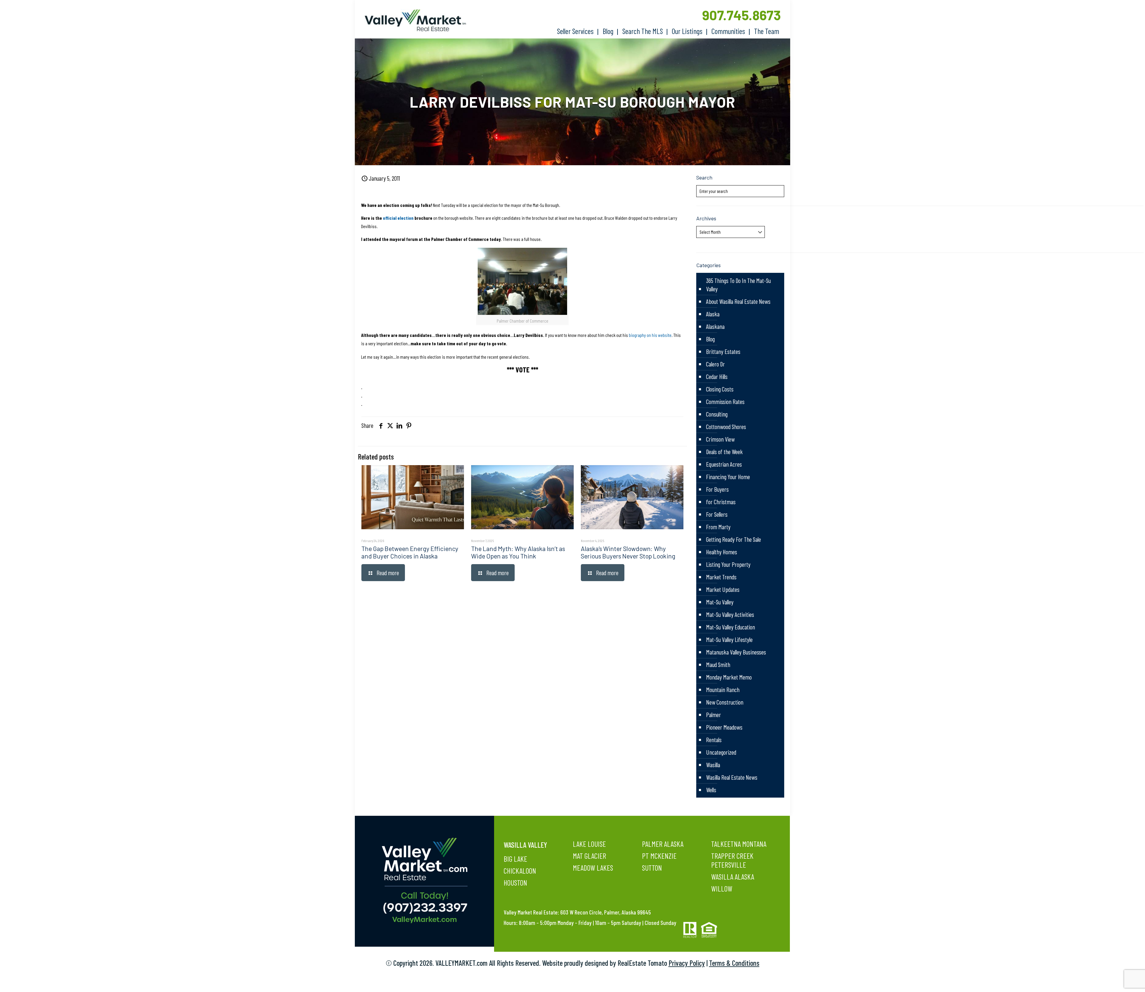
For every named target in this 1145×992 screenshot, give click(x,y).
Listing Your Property (728, 564)
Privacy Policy (687, 962)
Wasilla (713, 764)
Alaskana (715, 326)
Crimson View (720, 439)
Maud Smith (718, 664)
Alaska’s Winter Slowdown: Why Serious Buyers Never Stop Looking (628, 552)
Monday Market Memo (729, 677)
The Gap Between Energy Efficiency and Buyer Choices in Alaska (409, 552)
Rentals (714, 739)
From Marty (718, 526)
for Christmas (721, 501)
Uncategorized (721, 752)
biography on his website (650, 335)
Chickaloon (520, 870)
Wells (711, 789)
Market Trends (721, 577)
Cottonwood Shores (726, 426)
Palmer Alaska (662, 843)
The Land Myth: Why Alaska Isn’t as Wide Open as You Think (518, 552)
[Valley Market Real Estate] (412, 20)
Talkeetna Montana (738, 843)
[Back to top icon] (1116, 980)
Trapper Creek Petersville (732, 860)
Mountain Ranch (722, 689)
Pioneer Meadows (724, 727)
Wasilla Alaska (732, 876)
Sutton (652, 867)
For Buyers (717, 489)
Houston (515, 882)
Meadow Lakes (593, 867)
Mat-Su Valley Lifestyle (729, 639)
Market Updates (722, 589)
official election (398, 218)
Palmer (713, 714)
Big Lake (515, 858)
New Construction (724, 702)
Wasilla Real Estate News (731, 777)
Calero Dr (715, 364)
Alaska (713, 314)
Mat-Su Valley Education (730, 627)
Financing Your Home (728, 476)
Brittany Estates (723, 351)
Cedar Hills (717, 376)
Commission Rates (725, 401)
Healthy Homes (721, 551)
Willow (721, 888)
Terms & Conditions (734, 962)
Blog (710, 339)
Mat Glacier (589, 855)
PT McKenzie (659, 855)
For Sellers (717, 514)
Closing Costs (720, 389)
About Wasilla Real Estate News (738, 301)
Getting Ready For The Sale (733, 539)
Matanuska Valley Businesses (736, 652)
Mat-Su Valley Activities (730, 614)
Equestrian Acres (724, 464)
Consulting (717, 414)
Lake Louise (589, 843)
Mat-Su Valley (720, 602)
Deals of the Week (724, 451)
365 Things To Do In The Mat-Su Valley (738, 285)
